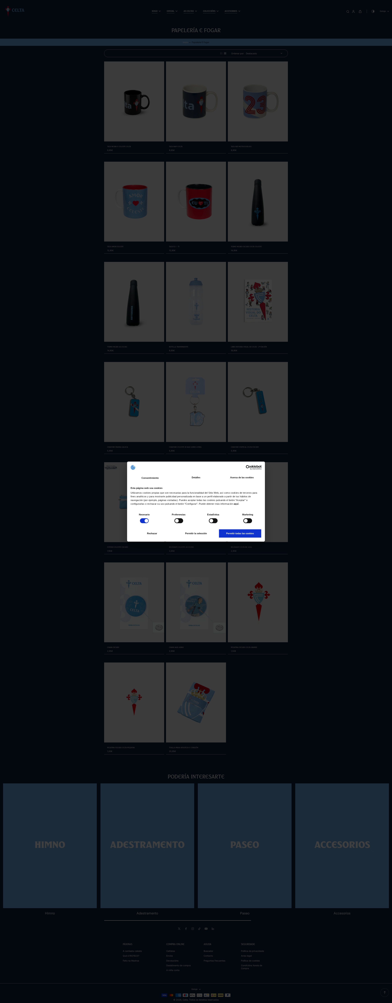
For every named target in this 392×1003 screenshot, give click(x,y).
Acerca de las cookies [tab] (242, 477)
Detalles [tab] (196, 477)
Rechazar (152, 533)
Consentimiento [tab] (150, 478)
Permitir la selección (196, 533)
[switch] (178, 520)
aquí (236, 503)
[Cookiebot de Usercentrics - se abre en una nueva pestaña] (248, 467)
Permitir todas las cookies (240, 533)
